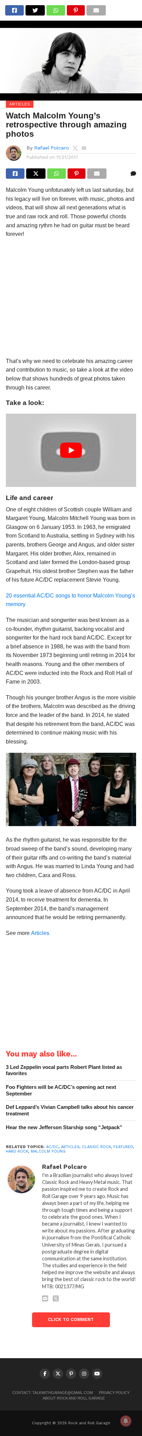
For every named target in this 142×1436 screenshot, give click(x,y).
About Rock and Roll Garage (74, 1398)
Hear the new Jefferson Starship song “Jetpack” (64, 1127)
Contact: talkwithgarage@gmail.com (52, 1393)
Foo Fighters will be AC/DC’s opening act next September (61, 1090)
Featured (123, 1147)
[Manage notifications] (125, 1420)
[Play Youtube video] (71, 450)
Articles (40, 933)
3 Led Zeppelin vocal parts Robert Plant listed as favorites (64, 1070)
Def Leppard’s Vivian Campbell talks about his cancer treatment (70, 1110)
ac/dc (52, 1147)
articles (70, 1147)
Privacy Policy (114, 1393)
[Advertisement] (71, 300)
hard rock (17, 1151)
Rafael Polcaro (51, 147)
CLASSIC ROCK (96, 1147)
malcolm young (48, 1151)
